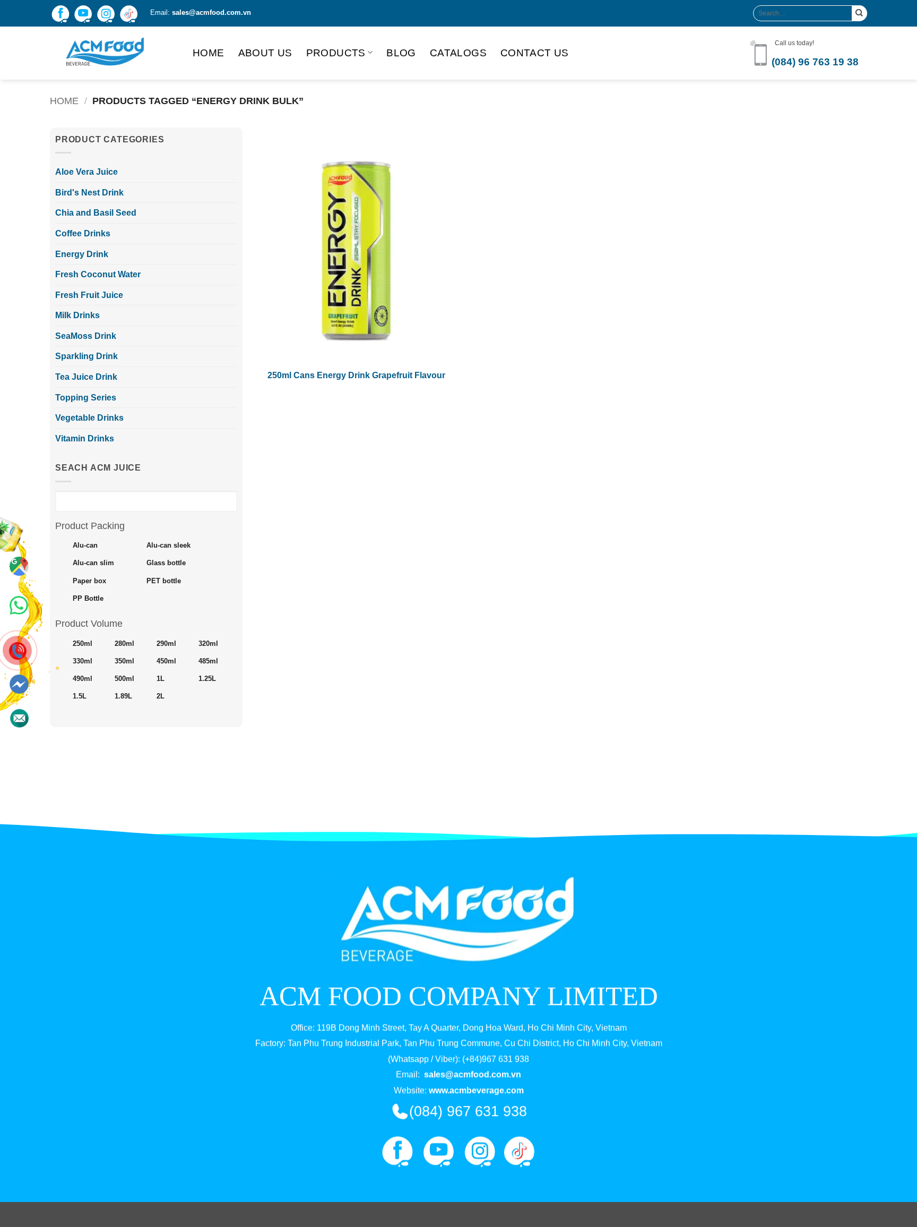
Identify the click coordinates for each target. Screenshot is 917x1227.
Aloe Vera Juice (86, 171)
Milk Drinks (77, 315)
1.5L (79, 696)
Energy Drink (81, 254)
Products (336, 52)
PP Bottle (88, 598)
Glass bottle (166, 563)
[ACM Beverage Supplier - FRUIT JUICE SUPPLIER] (113, 53)
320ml (208, 643)
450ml (166, 661)
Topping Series (85, 397)
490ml (82, 679)
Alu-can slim (93, 563)
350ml (124, 661)
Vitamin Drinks (84, 438)
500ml (124, 679)
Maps (19, 580)
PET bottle (163, 581)
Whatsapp (19, 603)
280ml (124, 643)
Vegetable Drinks (89, 417)
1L (161, 679)
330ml (82, 661)
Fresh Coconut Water (98, 274)
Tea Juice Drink (86, 376)
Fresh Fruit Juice (89, 295)
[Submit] (859, 13)
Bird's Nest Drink (89, 192)
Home (208, 52)
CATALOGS (458, 52)
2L (161, 696)
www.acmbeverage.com (476, 1090)
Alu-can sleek (168, 545)
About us (265, 52)
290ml (166, 643)
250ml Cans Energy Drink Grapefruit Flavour (356, 375)
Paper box (89, 581)
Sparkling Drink (86, 356)
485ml (208, 661)
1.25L (207, 679)
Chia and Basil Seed (95, 212)
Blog (401, 52)
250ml (82, 643)
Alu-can (85, 545)
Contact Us (534, 52)
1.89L (123, 696)
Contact (19, 700)
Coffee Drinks (82, 233)
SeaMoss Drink (85, 335)
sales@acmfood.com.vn (211, 12)
